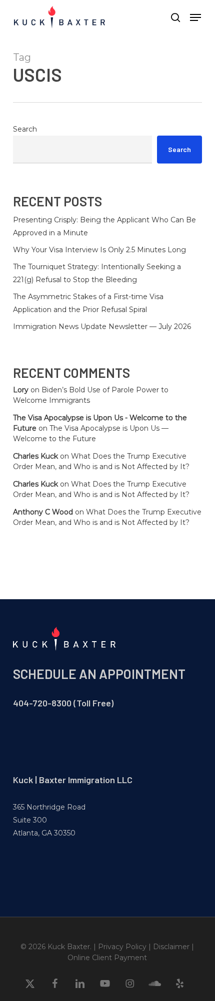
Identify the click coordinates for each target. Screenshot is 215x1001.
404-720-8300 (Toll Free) (63, 702)
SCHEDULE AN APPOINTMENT (99, 673)
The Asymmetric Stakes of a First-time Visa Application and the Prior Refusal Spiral (88, 303)
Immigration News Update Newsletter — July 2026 (102, 326)
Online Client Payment (107, 957)
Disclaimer (171, 946)
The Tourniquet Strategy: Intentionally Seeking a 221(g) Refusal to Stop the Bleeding (97, 273)
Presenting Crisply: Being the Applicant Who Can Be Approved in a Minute (104, 226)
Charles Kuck (35, 456)
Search (25, 129)
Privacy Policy (122, 946)
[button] (195, 17)
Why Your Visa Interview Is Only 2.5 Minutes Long (99, 249)
